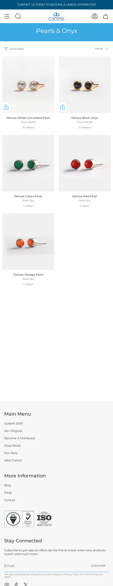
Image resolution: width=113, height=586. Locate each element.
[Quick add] (6, 107)
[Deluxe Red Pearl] (84, 163)
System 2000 (13, 423)
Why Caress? (13, 460)
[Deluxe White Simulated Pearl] (28, 85)
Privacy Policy (71, 574)
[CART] (105, 16)
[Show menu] (7, 16)
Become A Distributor (19, 438)
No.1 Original (13, 431)
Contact (9, 500)
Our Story (11, 453)
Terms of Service (94, 574)
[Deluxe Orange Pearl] (28, 241)
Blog (7, 485)
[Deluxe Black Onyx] (84, 85)
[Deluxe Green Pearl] (28, 163)
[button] (18, 16)
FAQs (8, 492)
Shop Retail (12, 445)
